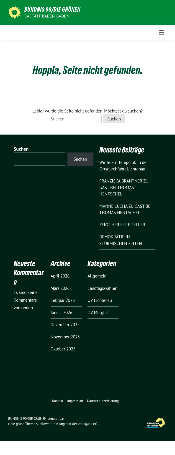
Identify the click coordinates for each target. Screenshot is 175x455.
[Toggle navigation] (161, 32)
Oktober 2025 (63, 349)
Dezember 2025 (65, 324)
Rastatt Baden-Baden (46, 16)
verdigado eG (87, 424)
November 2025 (65, 337)
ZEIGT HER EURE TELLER (122, 225)
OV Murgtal (98, 312)
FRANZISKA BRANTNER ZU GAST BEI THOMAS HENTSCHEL (123, 187)
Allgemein (97, 276)
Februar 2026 (63, 300)
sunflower (43, 424)
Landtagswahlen (102, 288)
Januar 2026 (61, 312)
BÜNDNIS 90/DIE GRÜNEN (52, 9)
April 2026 (60, 276)
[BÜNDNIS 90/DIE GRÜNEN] (14, 12)
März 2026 (60, 288)
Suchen (21, 149)
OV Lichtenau (100, 300)
